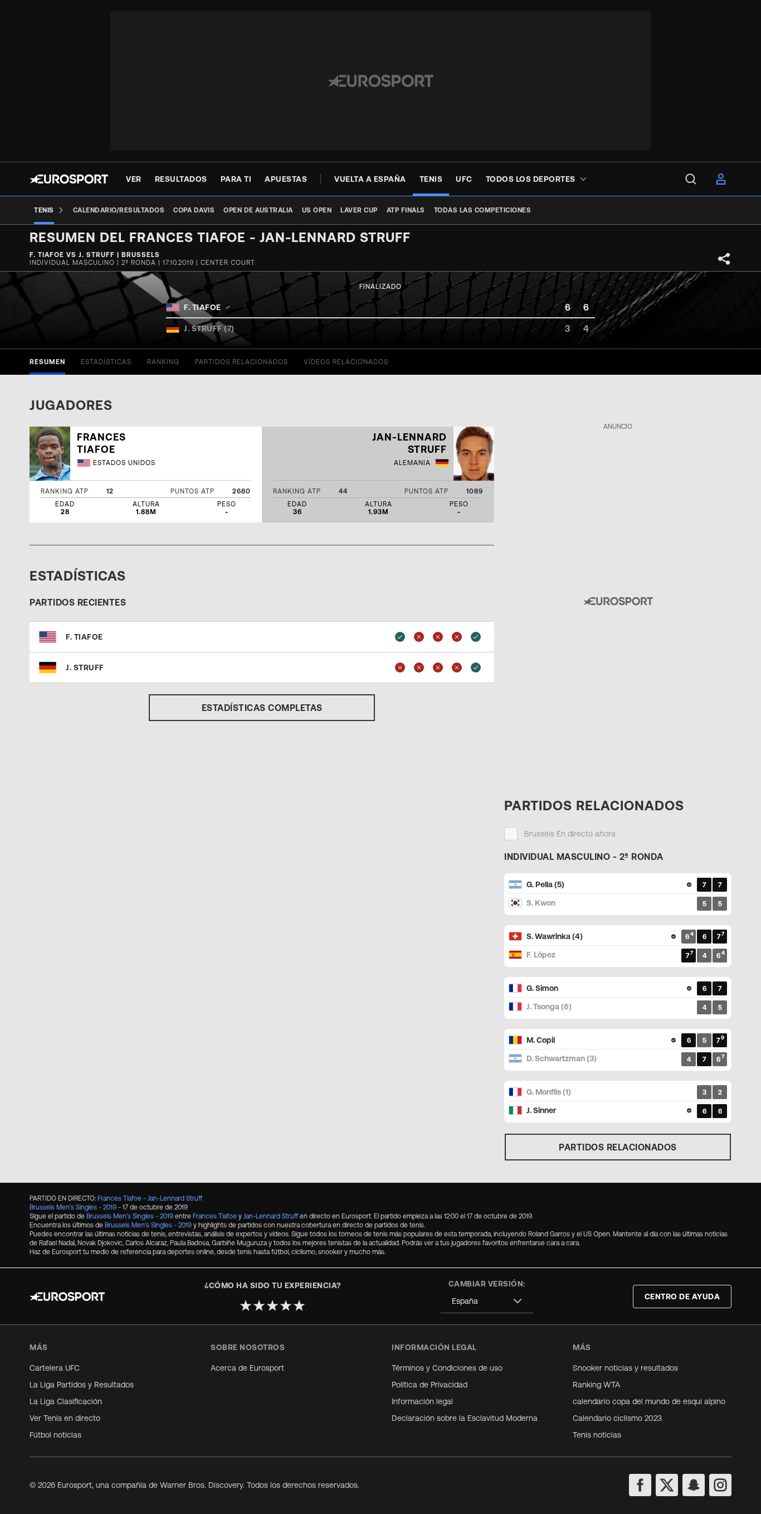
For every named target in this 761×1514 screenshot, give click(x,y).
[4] (285, 1305)
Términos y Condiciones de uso (447, 1367)
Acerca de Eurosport (247, 1367)
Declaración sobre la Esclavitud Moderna (465, 1418)
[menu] (690, 179)
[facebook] (640, 1485)
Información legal (422, 1401)
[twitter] (667, 1485)
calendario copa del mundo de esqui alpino (649, 1401)
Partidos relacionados (618, 1147)
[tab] (47, 362)
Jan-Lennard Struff (175, 1198)
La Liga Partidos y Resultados (82, 1384)
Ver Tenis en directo (65, 1418)
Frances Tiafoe (119, 1198)
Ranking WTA (596, 1384)
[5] (299, 1305)
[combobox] (487, 1301)
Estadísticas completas (262, 708)
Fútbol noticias (55, 1434)
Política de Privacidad (429, 1384)
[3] (272, 1305)
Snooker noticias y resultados (625, 1367)
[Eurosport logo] (69, 179)
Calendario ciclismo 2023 (617, 1418)
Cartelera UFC (55, 1367)
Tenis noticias (597, 1434)
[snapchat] (693, 1485)
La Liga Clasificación (66, 1401)
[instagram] (720, 1485)
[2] (259, 1305)
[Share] (724, 258)
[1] (245, 1305)
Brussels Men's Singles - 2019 (73, 1207)
